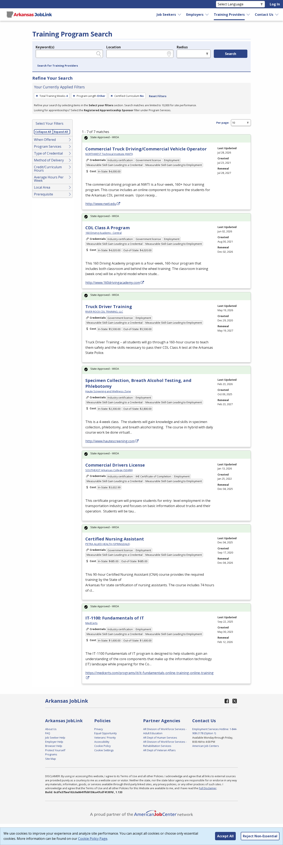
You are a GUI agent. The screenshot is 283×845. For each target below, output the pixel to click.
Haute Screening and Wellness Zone (108, 391)
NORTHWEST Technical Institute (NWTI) (109, 154)
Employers (194, 14)
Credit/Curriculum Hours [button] (48, 169)
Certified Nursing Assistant (114, 539)
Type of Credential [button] (48, 153)
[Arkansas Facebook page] (226, 700)
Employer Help (54, 742)
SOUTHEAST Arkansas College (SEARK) (109, 470)
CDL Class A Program (107, 227)
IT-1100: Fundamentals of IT (114, 618)
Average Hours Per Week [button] (49, 179)
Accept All (225, 836)
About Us (51, 729)
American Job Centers (205, 746)
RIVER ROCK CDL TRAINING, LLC (104, 311)
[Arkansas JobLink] (29, 14)
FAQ (47, 733)
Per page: (222, 122)
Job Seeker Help (55, 737)
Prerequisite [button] (43, 194)
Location (113, 47)
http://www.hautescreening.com (110, 441)
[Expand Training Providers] (248, 14)
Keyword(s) (45, 47)
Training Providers (229, 14)
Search (230, 53)
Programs (51, 754)
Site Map (50, 759)
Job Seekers (166, 14)
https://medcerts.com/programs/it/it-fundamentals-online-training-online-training (149, 673)
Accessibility (101, 742)
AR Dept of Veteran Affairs (159, 750)
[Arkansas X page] (234, 700)
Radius (182, 47)
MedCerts (91, 623)
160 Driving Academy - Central (103, 233)
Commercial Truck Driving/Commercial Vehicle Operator (146, 149)
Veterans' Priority (105, 737)
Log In (275, 4)
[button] (58, 65)
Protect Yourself (55, 750)
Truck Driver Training (108, 306)
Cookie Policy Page (92, 838)
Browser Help (53, 746)
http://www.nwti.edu (100, 203)
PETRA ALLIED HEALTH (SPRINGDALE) (107, 544)
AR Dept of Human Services (160, 737)
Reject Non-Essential (260, 836)
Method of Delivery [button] (49, 160)
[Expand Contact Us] (277, 14)
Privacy (98, 729)
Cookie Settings (104, 750)
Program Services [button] (47, 146)
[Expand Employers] (207, 14)
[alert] (166, 138)
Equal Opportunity (105, 733)
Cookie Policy (102, 746)
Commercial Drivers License (115, 465)
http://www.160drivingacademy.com (112, 282)
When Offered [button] (45, 139)
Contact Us (264, 14)
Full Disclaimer (207, 788)
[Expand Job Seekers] (179, 14)
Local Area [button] (42, 187)
